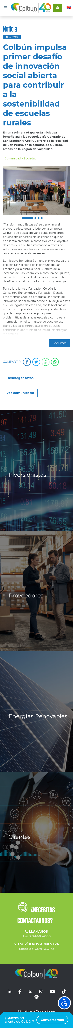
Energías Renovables (38, 716)
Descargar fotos (19, 378)
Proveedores (26, 595)
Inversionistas (27, 474)
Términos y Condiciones (36, 1011)
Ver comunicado (20, 393)
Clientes (20, 836)
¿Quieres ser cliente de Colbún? (34, 1019)
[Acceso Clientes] (57, 8)
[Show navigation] (64, 1003)
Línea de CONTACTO (36, 949)
